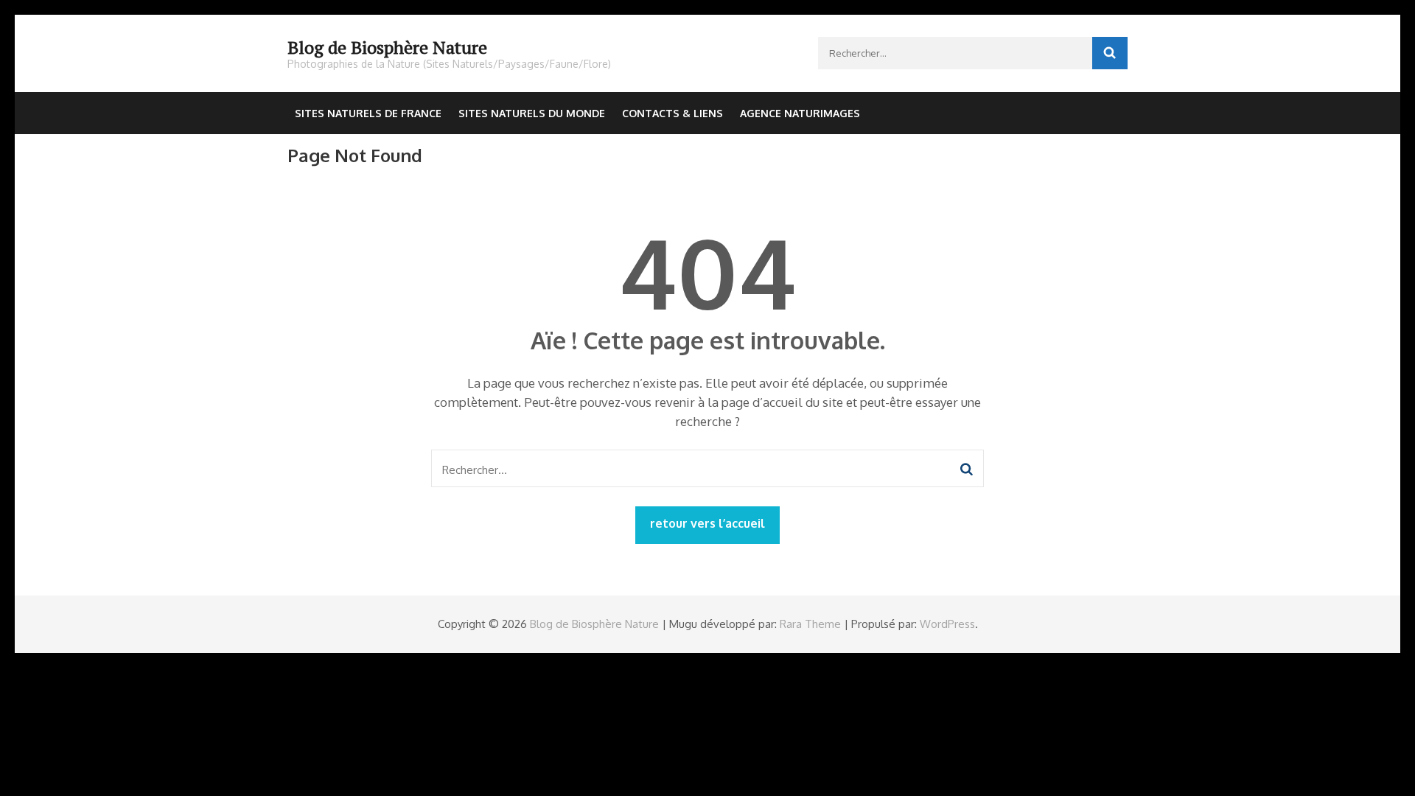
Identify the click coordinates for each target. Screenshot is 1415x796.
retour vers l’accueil (707, 523)
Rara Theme (810, 624)
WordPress (947, 624)
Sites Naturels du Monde (531, 113)
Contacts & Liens (672, 113)
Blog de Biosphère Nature (387, 47)
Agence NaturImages (800, 113)
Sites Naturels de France (368, 113)
